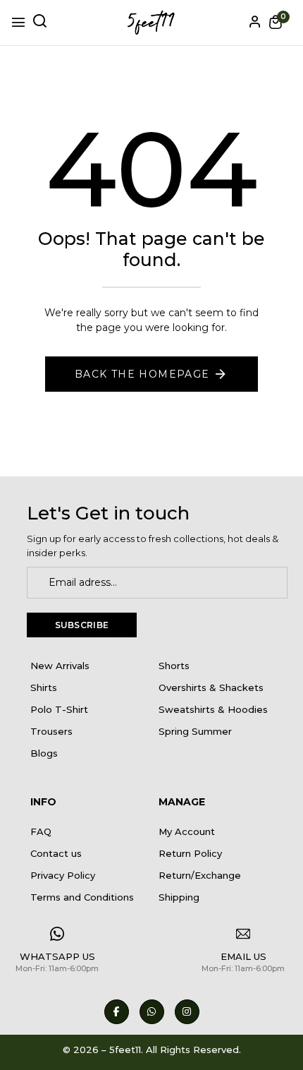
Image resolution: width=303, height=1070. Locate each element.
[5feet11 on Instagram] (187, 1011)
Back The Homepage (142, 374)
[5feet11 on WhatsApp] (152, 1011)
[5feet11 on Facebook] (116, 1011)
